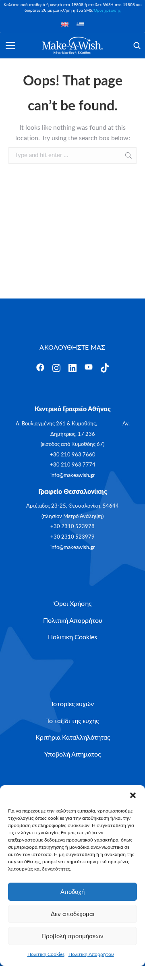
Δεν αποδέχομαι (72, 913)
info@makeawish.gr (72, 475)
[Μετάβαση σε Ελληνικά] (80, 24)
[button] (133, 795)
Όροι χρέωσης (107, 10)
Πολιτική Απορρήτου (91, 954)
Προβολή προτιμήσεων (72, 936)
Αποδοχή (72, 891)
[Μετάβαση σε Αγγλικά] (64, 24)
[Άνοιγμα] (10, 45)
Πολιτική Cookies (45, 954)
